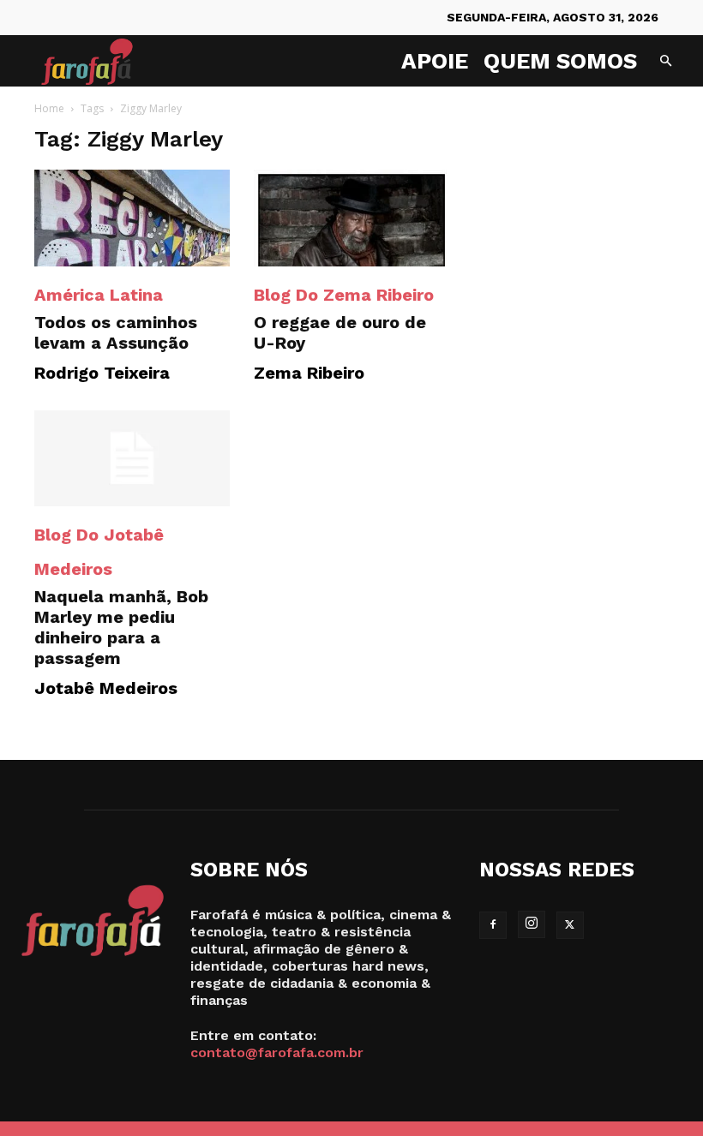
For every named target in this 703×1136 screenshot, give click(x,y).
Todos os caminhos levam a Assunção (115, 332)
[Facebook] (493, 925)
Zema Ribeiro (309, 372)
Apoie (434, 61)
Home (49, 108)
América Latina (98, 294)
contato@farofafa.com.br (277, 1052)
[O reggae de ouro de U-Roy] (351, 218)
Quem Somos (560, 61)
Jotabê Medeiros (105, 688)
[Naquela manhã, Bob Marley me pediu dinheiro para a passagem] (132, 458)
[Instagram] (531, 924)
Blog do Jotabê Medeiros (99, 551)
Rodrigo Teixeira (102, 372)
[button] (665, 61)
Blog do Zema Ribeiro (344, 294)
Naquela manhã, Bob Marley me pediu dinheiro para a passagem (121, 627)
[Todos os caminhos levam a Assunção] (132, 218)
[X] (570, 925)
